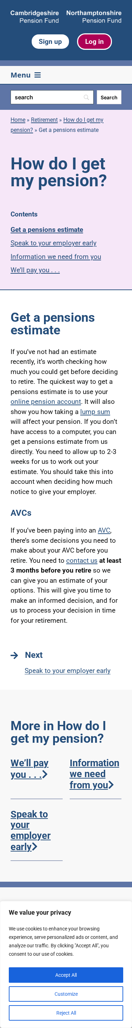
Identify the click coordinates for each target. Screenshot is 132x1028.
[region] (66, 964)
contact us (82, 560)
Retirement (44, 119)
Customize (66, 994)
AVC (104, 530)
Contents (24, 214)
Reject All (66, 1013)
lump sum (95, 412)
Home (18, 119)
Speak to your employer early (53, 243)
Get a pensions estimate (47, 230)
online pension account (46, 402)
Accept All (66, 975)
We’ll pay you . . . (35, 270)
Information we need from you (56, 257)
